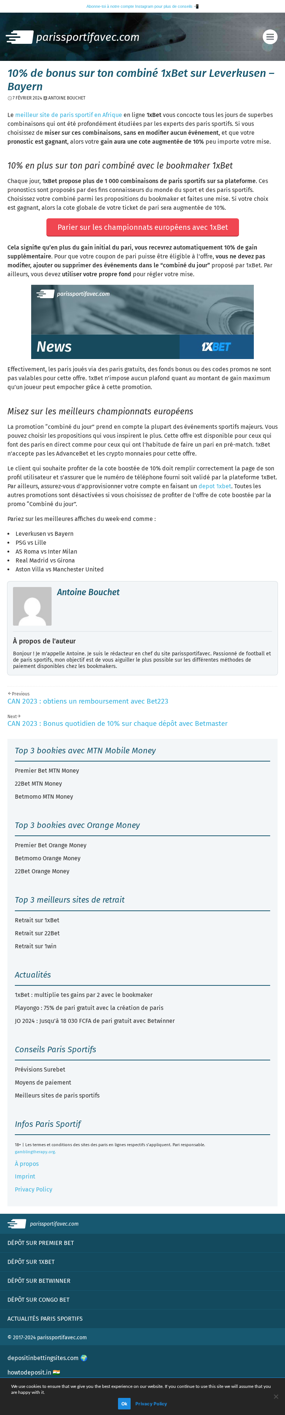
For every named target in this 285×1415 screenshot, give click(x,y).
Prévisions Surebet (40, 1069)
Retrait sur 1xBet (37, 920)
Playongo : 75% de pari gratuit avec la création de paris (89, 1007)
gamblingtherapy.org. (35, 1152)
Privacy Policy (33, 1189)
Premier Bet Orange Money (50, 845)
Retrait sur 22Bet (37, 933)
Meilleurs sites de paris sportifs (57, 1095)
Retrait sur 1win (35, 946)
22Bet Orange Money (42, 871)
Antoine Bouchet (88, 592)
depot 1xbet (215, 486)
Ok (124, 1403)
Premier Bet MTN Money (47, 770)
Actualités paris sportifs (45, 1318)
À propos (27, 1163)
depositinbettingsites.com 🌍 (47, 1358)
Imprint (25, 1176)
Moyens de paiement (43, 1082)
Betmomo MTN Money (44, 796)
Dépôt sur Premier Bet (40, 1242)
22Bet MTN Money (38, 783)
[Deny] (275, 1396)
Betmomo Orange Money (48, 858)
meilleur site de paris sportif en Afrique (68, 114)
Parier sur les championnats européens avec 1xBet (143, 227)
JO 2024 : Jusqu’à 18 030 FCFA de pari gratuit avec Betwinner (95, 1020)
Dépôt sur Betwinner (39, 1280)
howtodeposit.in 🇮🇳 (33, 1372)
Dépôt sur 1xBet (31, 1261)
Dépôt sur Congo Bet (38, 1299)
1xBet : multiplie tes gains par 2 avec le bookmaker (84, 994)
